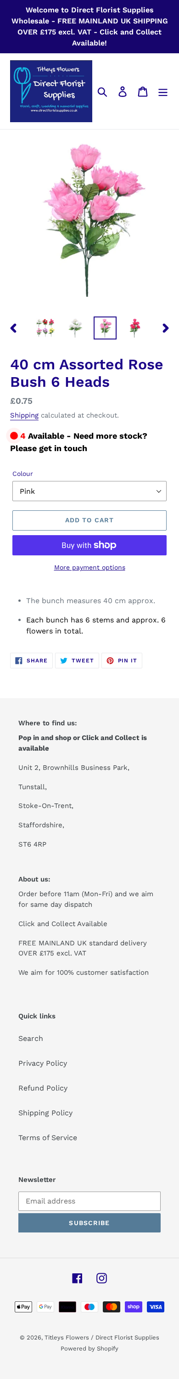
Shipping (24, 415)
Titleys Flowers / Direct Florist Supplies (102, 1337)
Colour (22, 473)
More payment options (89, 567)
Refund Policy (42, 1088)
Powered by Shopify (89, 1348)
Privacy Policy (42, 1063)
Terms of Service (47, 1137)
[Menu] (163, 91)
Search (30, 1038)
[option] (46, 328)
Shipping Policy (45, 1112)
